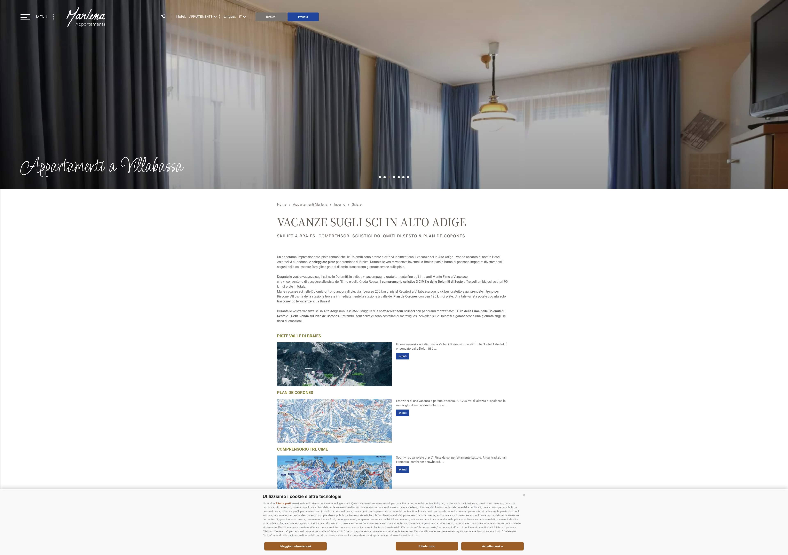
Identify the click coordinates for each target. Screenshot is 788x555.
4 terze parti (283, 503)
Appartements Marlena (86, 17)
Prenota (303, 16)
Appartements (200, 16)
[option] (394, 94)
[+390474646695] (161, 15)
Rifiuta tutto (426, 546)
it (240, 16)
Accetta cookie (492, 546)
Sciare (357, 204)
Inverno (339, 204)
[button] (524, 495)
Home (281, 204)
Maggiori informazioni (295, 546)
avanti (403, 356)
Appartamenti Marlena (310, 204)
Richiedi (271, 16)
